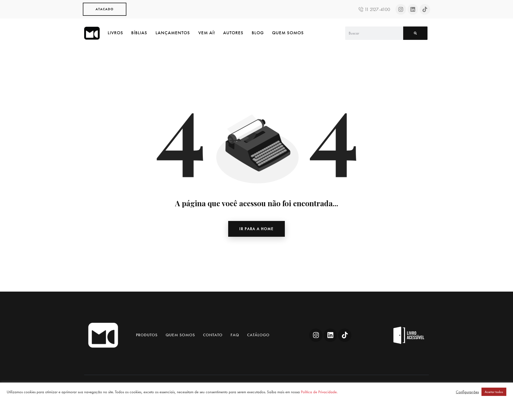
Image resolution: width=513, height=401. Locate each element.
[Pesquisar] (415, 33)
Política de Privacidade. (319, 391)
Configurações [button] (467, 391)
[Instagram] (400, 9)
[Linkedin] (412, 9)
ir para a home (256, 228)
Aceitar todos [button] (494, 391)
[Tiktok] (424, 9)
